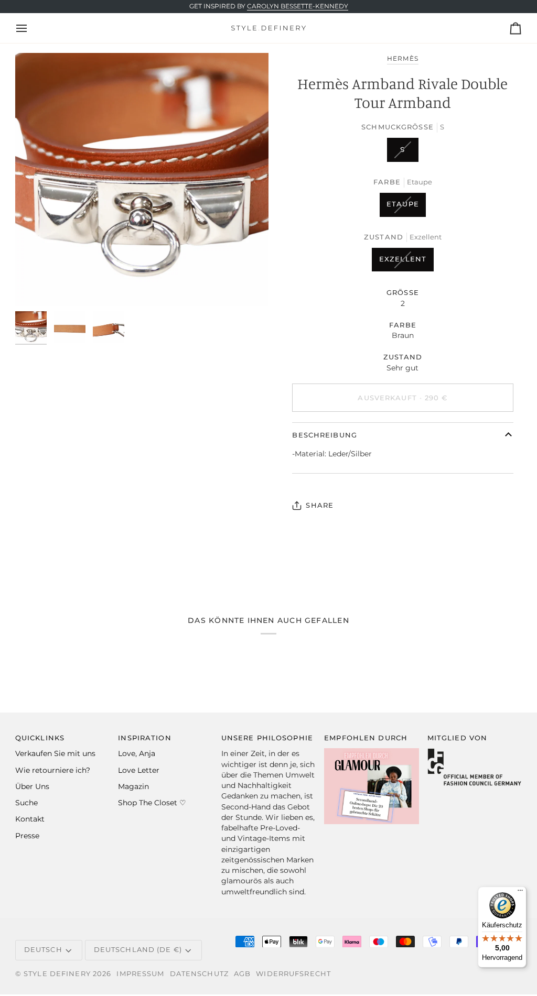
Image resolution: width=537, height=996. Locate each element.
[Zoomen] (141, 179)
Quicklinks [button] (40, 738)
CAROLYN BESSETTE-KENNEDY (297, 6)
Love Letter (138, 770)
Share (320, 505)
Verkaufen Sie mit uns (55, 753)
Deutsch (43, 950)
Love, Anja (136, 753)
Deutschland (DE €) (138, 950)
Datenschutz (199, 974)
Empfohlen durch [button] (365, 738)
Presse (27, 835)
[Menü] (520, 892)
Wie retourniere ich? (52, 770)
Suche (26, 802)
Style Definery (57, 974)
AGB (242, 974)
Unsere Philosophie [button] (267, 738)
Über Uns (32, 786)
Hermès (402, 58)
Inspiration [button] (144, 738)
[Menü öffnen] (31, 28)
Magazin (133, 786)
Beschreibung (324, 435)
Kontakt (30, 819)
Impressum (140, 974)
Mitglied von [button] (457, 738)
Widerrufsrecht (293, 974)
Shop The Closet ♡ (152, 802)
